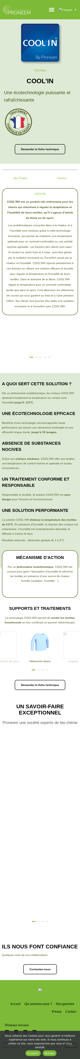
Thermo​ (61, 178)
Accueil (15, 1004)
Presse (57, 1011)
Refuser (50, 1053)
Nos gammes (65, 1004)
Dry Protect (20, 178)
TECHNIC (40, 70)
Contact (70, 1011)
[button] (64, 357)
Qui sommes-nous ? (38, 1004)
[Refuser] (71, 1045)
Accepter (33, 1053)
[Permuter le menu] (52, 10)
